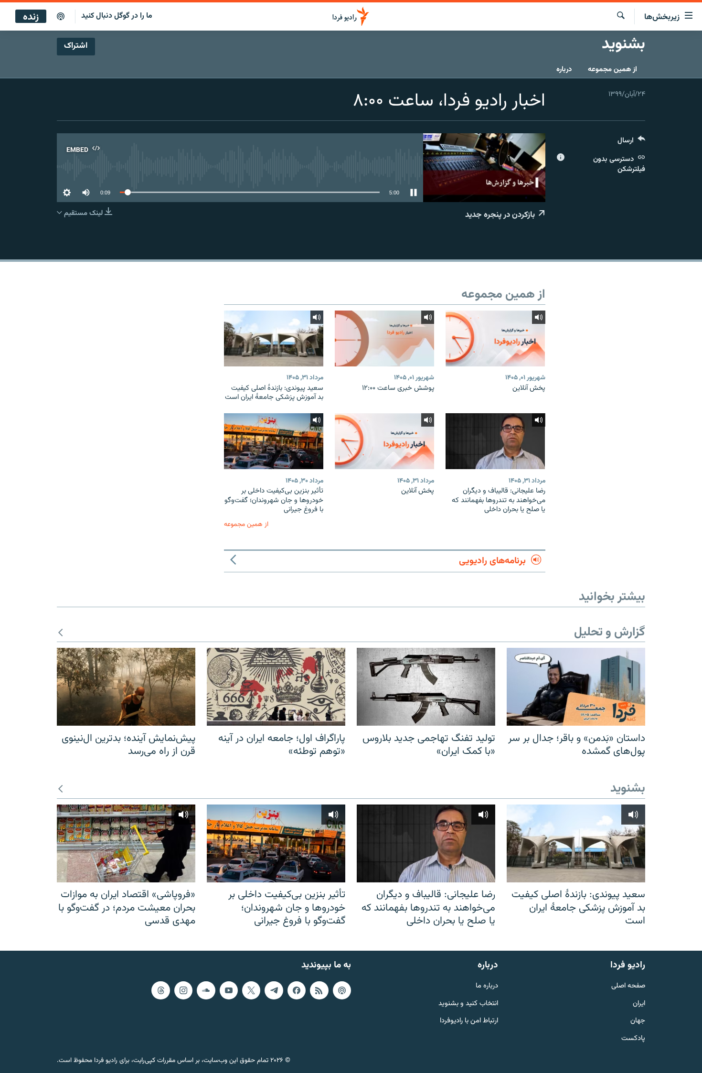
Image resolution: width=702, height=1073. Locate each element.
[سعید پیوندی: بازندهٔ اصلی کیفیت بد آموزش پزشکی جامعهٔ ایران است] (273, 338)
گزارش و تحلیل (609, 632)
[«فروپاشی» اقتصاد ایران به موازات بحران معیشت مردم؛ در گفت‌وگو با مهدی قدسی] (126, 843)
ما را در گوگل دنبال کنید (116, 16)
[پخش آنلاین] (495, 338)
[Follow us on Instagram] (183, 990)
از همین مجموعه (612, 69)
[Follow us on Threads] (160, 990)
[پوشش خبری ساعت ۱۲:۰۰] (384, 338)
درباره (564, 69)
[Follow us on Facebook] (296, 990)
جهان (637, 1021)
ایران (639, 1003)
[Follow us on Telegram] (274, 990)
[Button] (631, 142)
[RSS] (319, 990)
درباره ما (487, 986)
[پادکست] (60, 17)
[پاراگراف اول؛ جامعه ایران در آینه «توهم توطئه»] (276, 687)
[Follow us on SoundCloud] (206, 990)
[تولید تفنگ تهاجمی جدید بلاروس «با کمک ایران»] (426, 687)
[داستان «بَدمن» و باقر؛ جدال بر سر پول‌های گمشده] (576, 687)
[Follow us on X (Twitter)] (251, 990)
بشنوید (627, 789)
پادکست (633, 1039)
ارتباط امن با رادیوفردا (469, 1021)
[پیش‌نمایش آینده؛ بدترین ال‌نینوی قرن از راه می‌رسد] (126, 687)
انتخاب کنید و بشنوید (468, 1003)
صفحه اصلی (628, 986)
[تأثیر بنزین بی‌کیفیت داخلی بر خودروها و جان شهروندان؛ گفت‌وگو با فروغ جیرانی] (273, 441)
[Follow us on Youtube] (229, 990)
